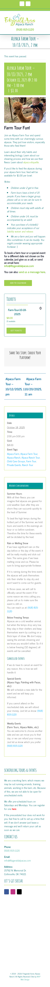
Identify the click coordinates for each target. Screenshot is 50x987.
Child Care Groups (16, 461)
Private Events (14, 465)
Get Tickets (16, 330)
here (14, 809)
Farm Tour (31, 461)
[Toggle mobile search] (40, 15)
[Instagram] (13, 891)
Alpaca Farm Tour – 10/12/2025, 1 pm (15, 386)
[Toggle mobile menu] (45, 15)
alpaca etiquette (31, 162)
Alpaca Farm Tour (29, 454)
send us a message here (32, 272)
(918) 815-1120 (25, 29)
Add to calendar (18, 283)
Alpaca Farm (13, 454)
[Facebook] (6, 891)
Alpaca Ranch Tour (31, 457)
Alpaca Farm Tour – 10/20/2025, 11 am (33, 386)
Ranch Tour (27, 465)
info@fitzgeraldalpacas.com (19, 266)
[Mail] (19, 891)
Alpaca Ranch (13, 457)
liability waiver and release (20, 231)
